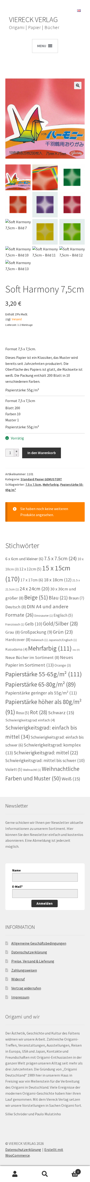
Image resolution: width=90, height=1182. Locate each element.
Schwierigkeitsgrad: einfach (30, 720)
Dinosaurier (43, 616)
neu (76, 649)
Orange (62, 665)
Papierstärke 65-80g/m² (40, 684)
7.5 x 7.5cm (33, 484)
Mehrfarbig (51, 484)
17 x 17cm (32, 580)
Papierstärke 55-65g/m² (43, 674)
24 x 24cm (35, 589)
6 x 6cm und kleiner (24, 558)
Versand (17, 319)
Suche (45, 1174)
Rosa (22, 712)
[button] (77, 85)
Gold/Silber (60, 623)
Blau (58, 597)
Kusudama (16, 649)
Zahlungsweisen (24, 970)
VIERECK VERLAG (33, 19)
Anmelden (44, 903)
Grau (12, 632)
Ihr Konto (15, 1174)
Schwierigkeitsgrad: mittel (46, 752)
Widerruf (18, 979)
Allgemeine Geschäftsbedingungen (38, 943)
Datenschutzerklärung (29, 952)
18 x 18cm (58, 580)
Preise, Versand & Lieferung (32, 961)
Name (16, 870)
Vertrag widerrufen (26, 988)
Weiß (71, 779)
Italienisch (39, 640)
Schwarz (61, 713)
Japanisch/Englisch (62, 640)
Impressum (20, 997)
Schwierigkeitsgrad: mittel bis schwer (45, 760)
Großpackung (36, 632)
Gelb (33, 624)
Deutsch (15, 606)
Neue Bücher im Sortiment (32, 657)
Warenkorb (69, 1170)
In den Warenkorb (41, 452)
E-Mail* (17, 886)
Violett (13, 769)
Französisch (14, 624)
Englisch (63, 615)
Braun (76, 598)
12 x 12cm (30, 569)
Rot (38, 712)
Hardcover (17, 639)
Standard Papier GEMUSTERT (41, 479)
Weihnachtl (32, 770)
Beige (36, 597)
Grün (63, 632)
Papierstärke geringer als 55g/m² (41, 693)
